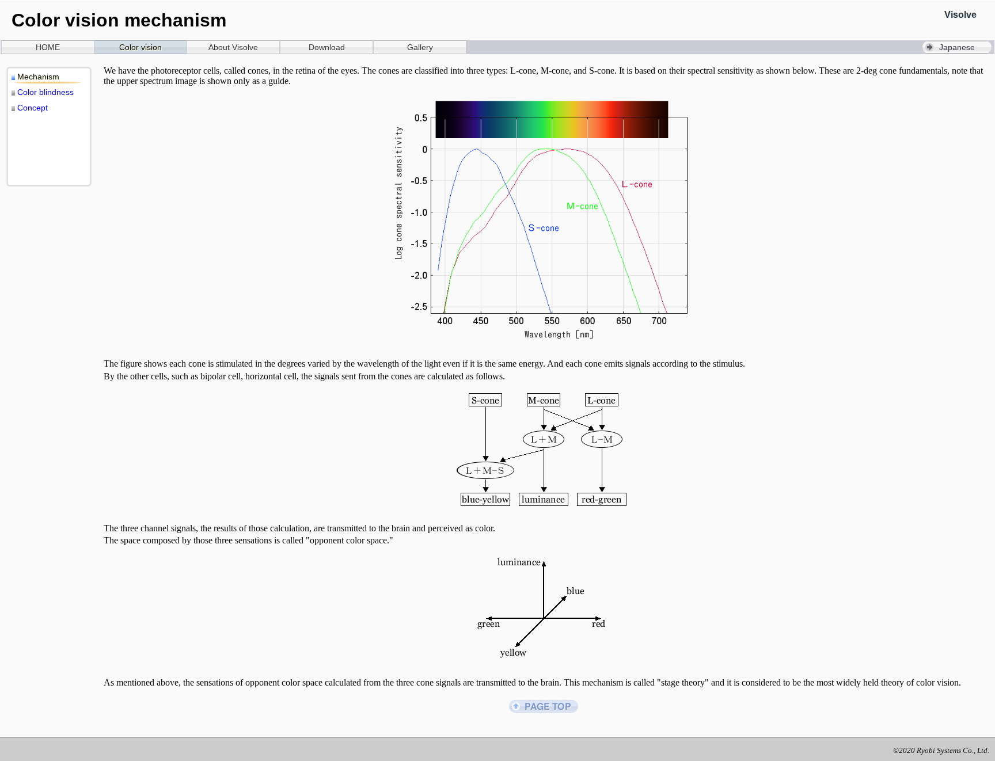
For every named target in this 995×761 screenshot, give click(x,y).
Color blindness (45, 92)
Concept (32, 107)
